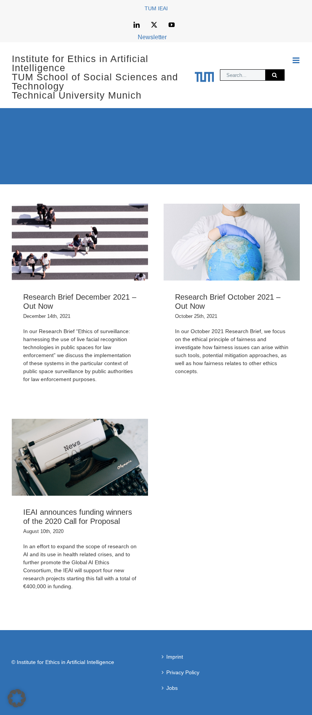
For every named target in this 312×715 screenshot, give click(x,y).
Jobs (172, 688)
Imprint (174, 657)
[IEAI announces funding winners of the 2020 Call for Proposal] (80, 457)
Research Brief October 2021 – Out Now (219, 242)
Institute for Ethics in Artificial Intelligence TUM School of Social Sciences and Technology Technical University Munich (95, 77)
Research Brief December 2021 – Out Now (67, 242)
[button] (16, 698)
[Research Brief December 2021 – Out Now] (80, 242)
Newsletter (152, 37)
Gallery (93, 242)
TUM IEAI (156, 8)
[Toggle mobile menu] (297, 60)
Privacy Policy (182, 672)
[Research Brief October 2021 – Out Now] (232, 242)
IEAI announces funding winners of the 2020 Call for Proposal (67, 457)
